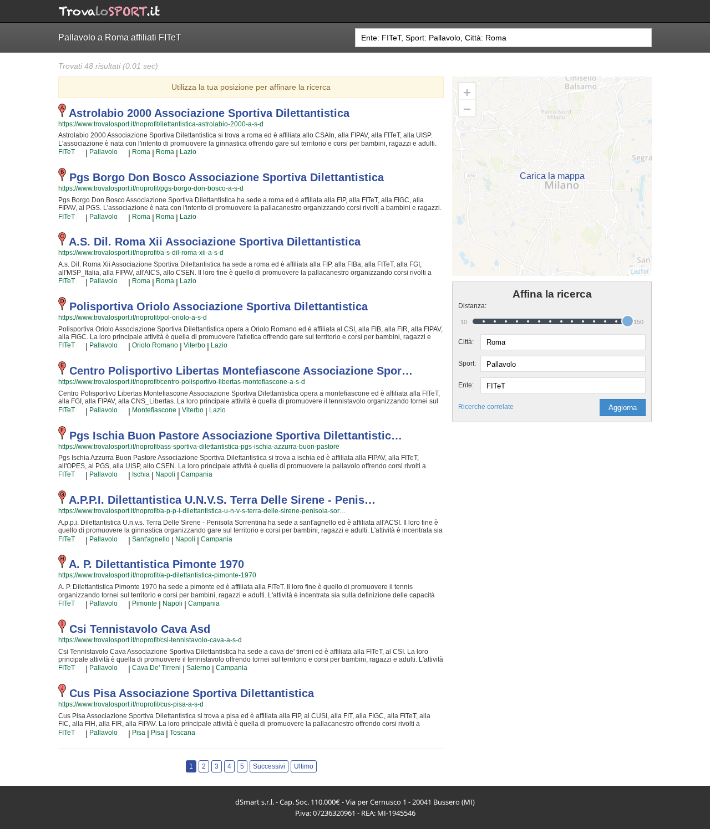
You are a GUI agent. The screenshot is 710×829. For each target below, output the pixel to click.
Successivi (269, 766)
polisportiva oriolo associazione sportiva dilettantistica (218, 306)
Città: (466, 342)
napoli (165, 474)
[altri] (80, 152)
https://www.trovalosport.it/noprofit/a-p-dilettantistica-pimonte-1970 (157, 575)
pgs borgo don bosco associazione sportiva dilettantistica (226, 177)
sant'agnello (151, 539)
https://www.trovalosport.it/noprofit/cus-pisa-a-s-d (131, 704)
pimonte (144, 603)
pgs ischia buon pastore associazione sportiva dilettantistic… (235, 435)
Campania (196, 474)
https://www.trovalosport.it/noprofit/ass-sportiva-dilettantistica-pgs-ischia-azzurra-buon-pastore (198, 447)
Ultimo (303, 766)
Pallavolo (103, 152)
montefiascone (154, 410)
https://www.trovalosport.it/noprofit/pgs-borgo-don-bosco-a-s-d (151, 188)
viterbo (193, 410)
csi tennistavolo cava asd (139, 629)
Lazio (188, 152)
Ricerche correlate (486, 407)
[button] (623, 407)
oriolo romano (155, 345)
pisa (138, 732)
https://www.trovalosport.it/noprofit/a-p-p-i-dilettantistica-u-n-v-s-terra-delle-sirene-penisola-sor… (202, 511)
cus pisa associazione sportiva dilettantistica (191, 693)
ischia (141, 474)
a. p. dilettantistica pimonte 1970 (156, 564)
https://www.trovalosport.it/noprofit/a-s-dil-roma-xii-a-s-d (141, 253)
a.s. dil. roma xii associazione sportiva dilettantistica (215, 242)
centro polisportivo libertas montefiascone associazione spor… (241, 371)
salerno (198, 668)
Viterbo (194, 345)
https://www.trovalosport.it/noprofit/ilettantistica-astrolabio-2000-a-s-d (160, 124)
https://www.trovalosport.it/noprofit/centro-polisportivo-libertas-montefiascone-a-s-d (181, 382)
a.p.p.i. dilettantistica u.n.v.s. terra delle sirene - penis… (222, 500)
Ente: (466, 385)
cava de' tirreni (156, 668)
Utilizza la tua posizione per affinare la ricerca (251, 87)
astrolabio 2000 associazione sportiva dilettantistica (209, 113)
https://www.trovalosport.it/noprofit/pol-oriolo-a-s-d (132, 317)
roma (141, 152)
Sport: (467, 363)
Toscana (182, 732)
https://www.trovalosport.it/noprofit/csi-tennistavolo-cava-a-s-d (150, 640)
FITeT (66, 152)
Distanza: (469, 306)
